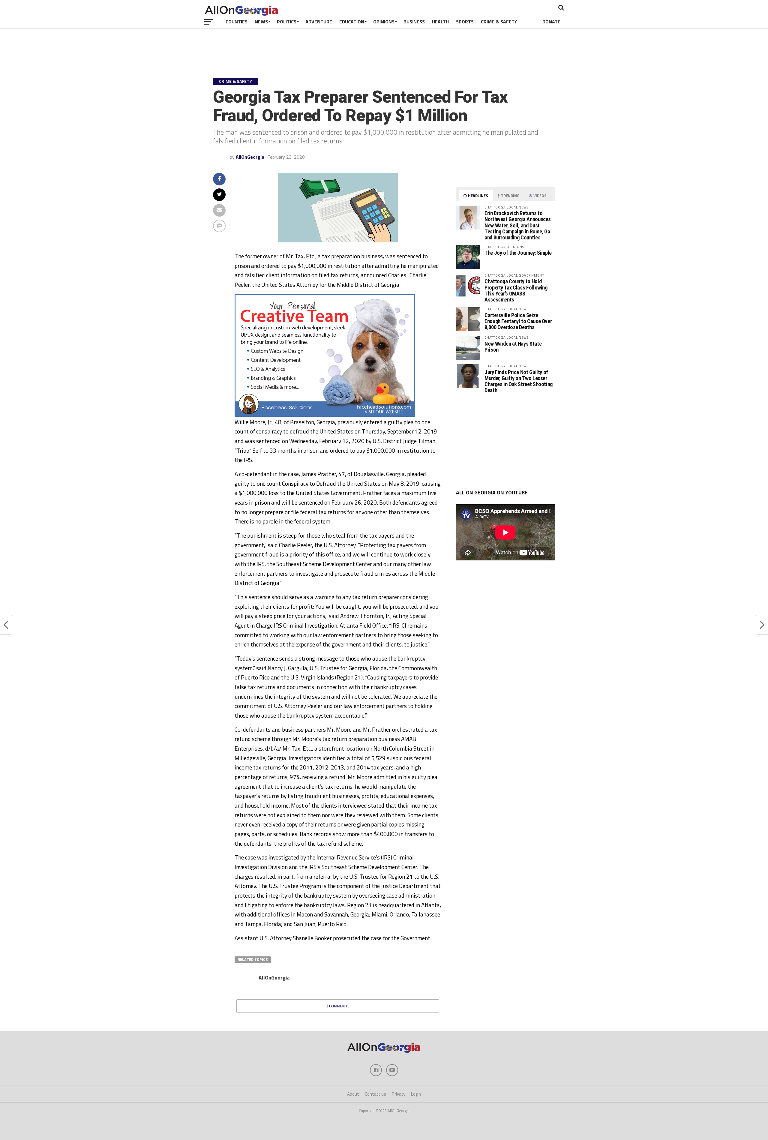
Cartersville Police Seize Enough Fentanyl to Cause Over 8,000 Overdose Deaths (518, 321)
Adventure (318, 21)
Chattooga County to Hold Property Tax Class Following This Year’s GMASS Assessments (516, 290)
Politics (286, 21)
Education (351, 21)
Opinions (383, 21)
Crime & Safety (499, 21)
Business (414, 21)
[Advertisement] (505, 441)
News (261, 21)
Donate (551, 21)
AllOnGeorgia (250, 156)
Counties (237, 21)
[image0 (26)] (325, 414)
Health (440, 21)
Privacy (398, 1093)
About (353, 1093)
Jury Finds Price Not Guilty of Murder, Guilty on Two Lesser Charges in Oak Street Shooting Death (518, 381)
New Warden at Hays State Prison (513, 346)
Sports (465, 21)
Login (416, 1093)
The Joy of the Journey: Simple (518, 253)
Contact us (375, 1093)
